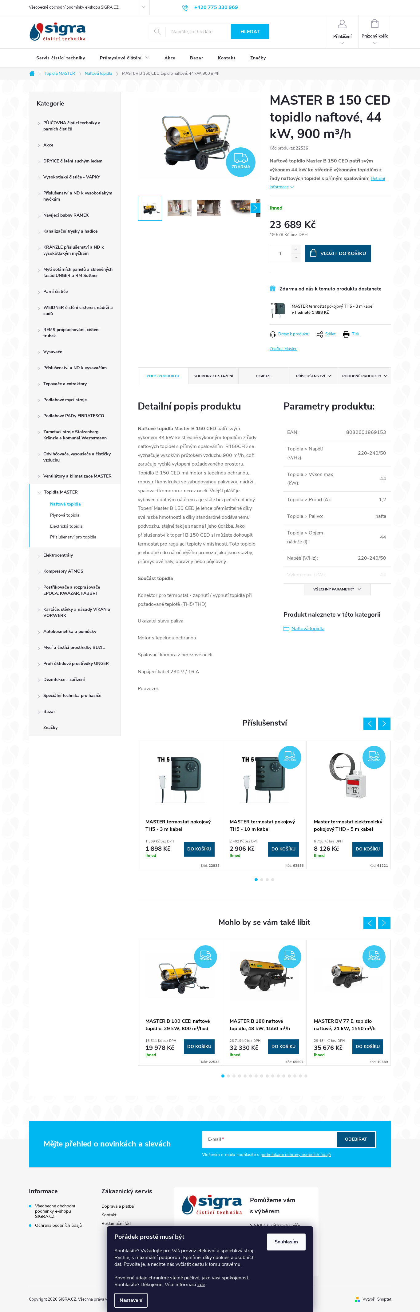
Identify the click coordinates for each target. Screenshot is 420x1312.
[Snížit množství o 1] (296, 258)
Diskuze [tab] (263, 376)
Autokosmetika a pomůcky (69, 631)
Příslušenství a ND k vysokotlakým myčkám (77, 196)
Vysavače (52, 352)
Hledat (250, 31)
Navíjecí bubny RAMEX (66, 215)
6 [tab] (250, 1076)
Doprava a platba (117, 1206)
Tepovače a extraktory (65, 384)
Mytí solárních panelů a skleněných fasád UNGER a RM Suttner (78, 272)
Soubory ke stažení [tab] (213, 376)
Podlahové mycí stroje (65, 400)
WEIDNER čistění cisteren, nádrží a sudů (78, 311)
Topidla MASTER (61, 492)
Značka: (283, 349)
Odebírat (356, 1139)
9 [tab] (267, 1076)
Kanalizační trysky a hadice (70, 231)
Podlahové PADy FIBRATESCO (73, 416)
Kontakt (109, 1215)
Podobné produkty (361, 376)
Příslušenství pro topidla (73, 537)
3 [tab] (267, 879)
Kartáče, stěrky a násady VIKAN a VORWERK (76, 612)
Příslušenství (310, 376)
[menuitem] (61, 58)
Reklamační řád (116, 1223)
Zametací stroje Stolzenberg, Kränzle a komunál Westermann (75, 435)
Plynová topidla (64, 515)
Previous (369, 724)
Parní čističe (55, 291)
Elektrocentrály (58, 555)
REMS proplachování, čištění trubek (71, 333)
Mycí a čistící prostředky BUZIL (74, 647)
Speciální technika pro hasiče (72, 695)
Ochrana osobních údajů (58, 1225)
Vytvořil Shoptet (377, 1299)
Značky (50, 727)
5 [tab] (245, 1076)
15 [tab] (300, 1076)
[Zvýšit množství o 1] (296, 249)
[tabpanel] (180, 805)
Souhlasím (286, 1241)
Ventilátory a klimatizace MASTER (77, 476)
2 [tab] (261, 879)
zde (201, 1284)
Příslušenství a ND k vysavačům (75, 368)
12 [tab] (283, 1076)
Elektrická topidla (66, 526)
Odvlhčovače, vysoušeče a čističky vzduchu (77, 457)
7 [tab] (256, 1076)
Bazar (49, 711)
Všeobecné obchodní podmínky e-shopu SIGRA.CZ (74, 7)
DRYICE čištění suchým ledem (72, 161)
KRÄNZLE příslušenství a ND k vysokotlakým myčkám (73, 250)
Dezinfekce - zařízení (64, 679)
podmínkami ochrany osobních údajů (295, 1155)
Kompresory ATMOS (63, 571)
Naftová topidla (65, 504)
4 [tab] (272, 879)
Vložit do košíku (343, 253)
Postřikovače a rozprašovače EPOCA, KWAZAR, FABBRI (71, 590)
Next (384, 724)
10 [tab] (272, 1076)
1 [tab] (256, 879)
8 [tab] (261, 1076)
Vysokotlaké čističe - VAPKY (71, 177)
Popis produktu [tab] (163, 376)
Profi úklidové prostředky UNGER (76, 663)
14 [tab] (294, 1076)
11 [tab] (278, 1076)
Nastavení (131, 1300)
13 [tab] (289, 1076)
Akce (48, 145)
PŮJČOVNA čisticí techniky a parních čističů (72, 126)
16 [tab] (305, 1076)
